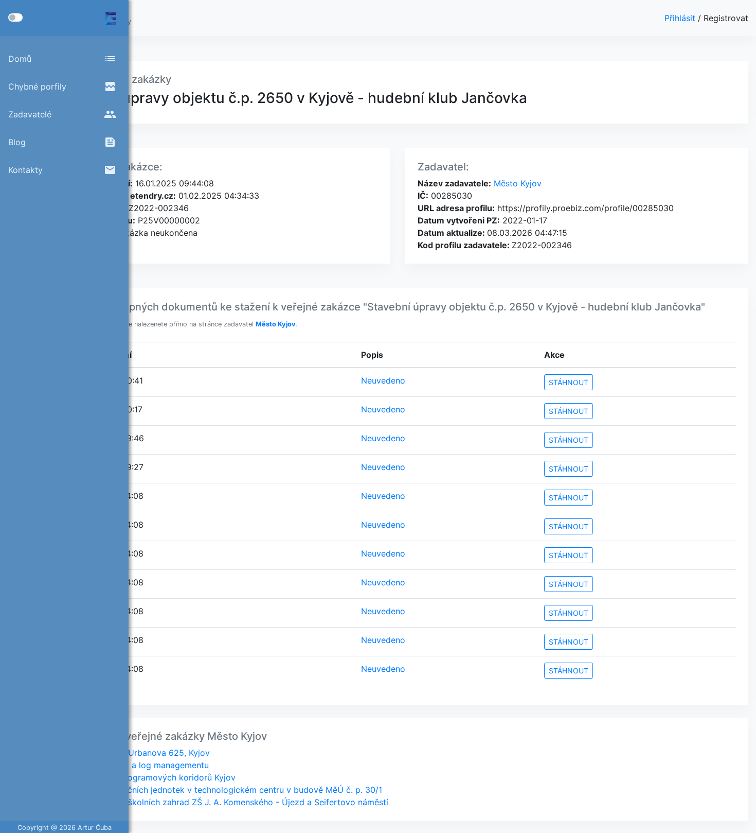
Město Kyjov (516, 183)
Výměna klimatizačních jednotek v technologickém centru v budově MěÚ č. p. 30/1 (220, 790)
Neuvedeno (383, 380)
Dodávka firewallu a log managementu (134, 765)
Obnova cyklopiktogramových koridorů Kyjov (147, 777)
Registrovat (726, 18)
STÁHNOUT (568, 382)
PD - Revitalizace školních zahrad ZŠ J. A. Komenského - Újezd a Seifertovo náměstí (223, 802)
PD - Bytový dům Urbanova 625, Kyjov (134, 753)
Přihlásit (681, 18)
